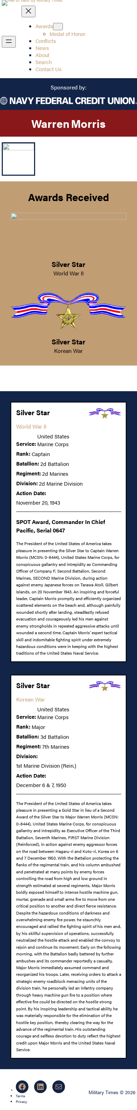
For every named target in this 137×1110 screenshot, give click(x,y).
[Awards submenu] (58, 26)
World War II (68, 273)
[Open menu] (9, 42)
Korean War (68, 351)
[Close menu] (28, 11)
